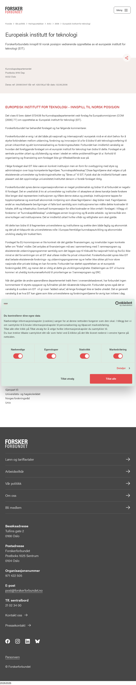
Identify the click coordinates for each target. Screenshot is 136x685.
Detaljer (121, 368)
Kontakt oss (13, 615)
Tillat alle (111, 378)
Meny (119, 10)
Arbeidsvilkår (14, 471)
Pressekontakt (15, 625)
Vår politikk (13, 483)
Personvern (12, 657)
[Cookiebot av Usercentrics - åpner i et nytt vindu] (117, 303)
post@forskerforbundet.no (24, 590)
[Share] (127, 58)
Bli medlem (13, 507)
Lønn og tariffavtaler (19, 459)
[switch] (51, 356)
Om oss (10, 495)
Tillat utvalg (67, 378)
